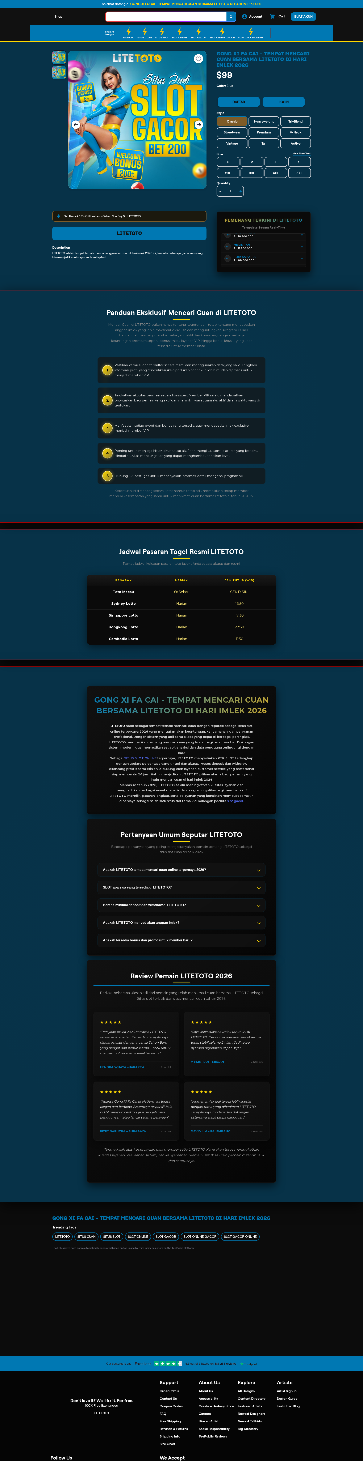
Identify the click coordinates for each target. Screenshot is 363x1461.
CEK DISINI (239, 592)
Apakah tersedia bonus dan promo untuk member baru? (148, 940)
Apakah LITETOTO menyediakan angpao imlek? (141, 922)
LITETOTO (129, 233)
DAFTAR (239, 102)
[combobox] (166, 16)
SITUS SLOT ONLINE (140, 758)
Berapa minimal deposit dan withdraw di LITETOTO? (144, 905)
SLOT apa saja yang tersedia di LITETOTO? (137, 887)
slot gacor (235, 801)
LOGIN (284, 102)
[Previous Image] (75, 125)
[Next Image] (198, 125)
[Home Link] (84, 16)
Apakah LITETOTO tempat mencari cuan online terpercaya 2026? (154, 870)
